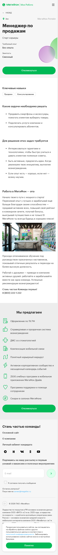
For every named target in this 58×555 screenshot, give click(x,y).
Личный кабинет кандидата (17, 444)
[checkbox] (5, 482)
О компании (8, 438)
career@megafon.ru (22, 491)
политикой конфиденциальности (20, 534)
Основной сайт (10, 432)
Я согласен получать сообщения (22, 483)
